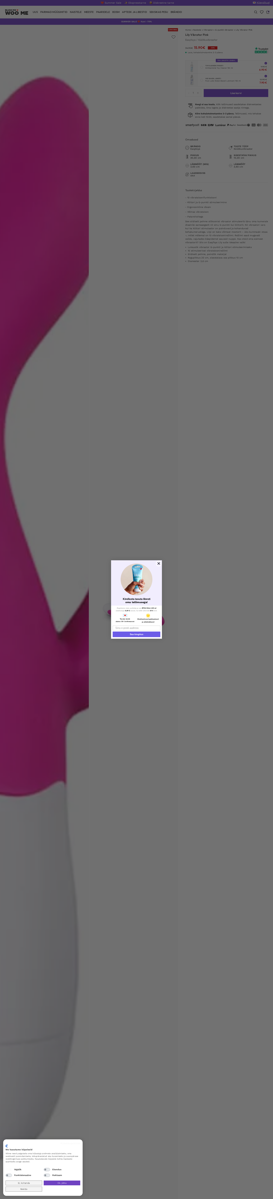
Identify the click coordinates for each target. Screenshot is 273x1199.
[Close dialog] (158, 563)
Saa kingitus (136, 634)
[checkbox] (9, 1169)
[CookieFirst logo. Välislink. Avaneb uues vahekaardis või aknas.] (7, 1146)
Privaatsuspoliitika (70, 1143)
